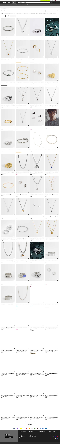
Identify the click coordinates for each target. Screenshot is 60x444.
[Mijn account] (51, 2)
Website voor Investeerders (32, 436)
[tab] (4, 5)
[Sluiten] (14, 16)
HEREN (14, 2)
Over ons (30, 432)
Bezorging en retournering (22, 435)
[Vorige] (41, 11)
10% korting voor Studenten (22, 438)
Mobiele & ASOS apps (42, 432)
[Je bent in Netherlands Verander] (56, 0)
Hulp (19, 432)
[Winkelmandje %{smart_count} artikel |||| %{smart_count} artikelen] (56, 2)
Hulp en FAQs (52, 0)
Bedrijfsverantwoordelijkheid (32, 435)
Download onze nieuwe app (45, 0)
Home (2, 8)
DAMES (9, 2)
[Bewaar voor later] (14, 35)
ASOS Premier (21, 437)
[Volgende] (58, 11)
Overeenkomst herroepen (22, 436)
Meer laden (30, 424)
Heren (5, 8)
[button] (53, 436)
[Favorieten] (53, 2)
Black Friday (40, 435)
